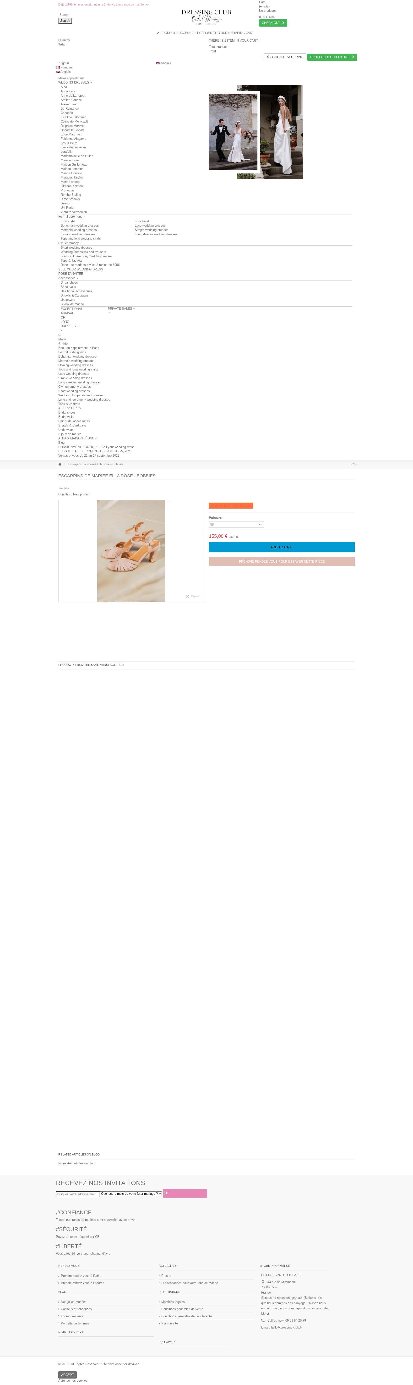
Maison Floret (70, 160)
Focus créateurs (72, 1316)
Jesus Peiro (69, 143)
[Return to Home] (59, 464)
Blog (61, 442)
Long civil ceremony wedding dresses (87, 256)
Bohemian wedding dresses (80, 225)
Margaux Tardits (72, 177)
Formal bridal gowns (72, 352)
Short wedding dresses (76, 247)
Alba (64, 87)
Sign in (63, 63)
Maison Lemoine (72, 169)
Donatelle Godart (72, 130)
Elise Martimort (71, 134)
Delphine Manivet (73, 126)
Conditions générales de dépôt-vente (186, 1316)
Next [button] (201, 551)
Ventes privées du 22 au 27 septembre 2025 (88, 455)
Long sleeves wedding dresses (156, 234)
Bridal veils (68, 287)
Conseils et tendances (76, 1309)
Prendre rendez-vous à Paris (80, 1276)
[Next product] (354, 464)
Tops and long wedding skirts (81, 238)
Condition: (65, 494)
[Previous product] (352, 464)
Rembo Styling (71, 194)
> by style (68, 221)
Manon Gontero (71, 173)
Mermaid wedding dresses (79, 230)
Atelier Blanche (71, 100)
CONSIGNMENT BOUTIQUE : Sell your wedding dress (96, 447)
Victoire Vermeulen (74, 212)
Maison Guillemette (74, 164)
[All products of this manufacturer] (64, 488)
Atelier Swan (69, 104)
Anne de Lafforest (73, 95)
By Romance (70, 108)
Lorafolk (66, 151)
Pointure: (216, 518)
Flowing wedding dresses (78, 234)
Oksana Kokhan (72, 186)
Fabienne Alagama (73, 138)
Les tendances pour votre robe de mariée (189, 1283)
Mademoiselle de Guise (77, 156)
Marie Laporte (70, 182)
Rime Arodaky (70, 199)
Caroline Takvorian (73, 117)
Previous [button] (61, 551)
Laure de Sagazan (73, 147)
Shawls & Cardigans (75, 295)
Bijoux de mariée (72, 304)
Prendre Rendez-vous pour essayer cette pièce (282, 561)
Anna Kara (68, 91)
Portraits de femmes (75, 1323)
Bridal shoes (69, 282)
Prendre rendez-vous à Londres (82, 1283)
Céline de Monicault (74, 121)
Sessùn (66, 203)
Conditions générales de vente (182, 1309)
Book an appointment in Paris (78, 348)
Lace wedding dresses (150, 225)
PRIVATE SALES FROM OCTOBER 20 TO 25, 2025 (94, 451)
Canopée (67, 113)
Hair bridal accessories (76, 291)
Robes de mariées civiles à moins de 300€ (90, 265)
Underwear (68, 300)
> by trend (142, 221)
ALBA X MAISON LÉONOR (77, 438)
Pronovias (68, 190)
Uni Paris (67, 207)
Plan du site (169, 1323)
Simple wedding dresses (151, 230)
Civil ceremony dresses (74, 386)
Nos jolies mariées (74, 1302)
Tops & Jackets (71, 260)
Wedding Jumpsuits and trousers (83, 252)
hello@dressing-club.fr (286, 1327)
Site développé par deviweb (120, 1364)
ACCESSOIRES (69, 408)
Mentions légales (173, 1302)
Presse (166, 1276)
